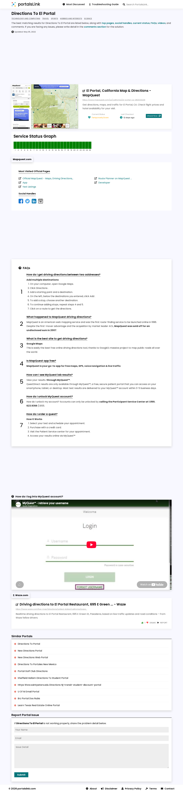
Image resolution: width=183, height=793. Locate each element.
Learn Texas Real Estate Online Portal (39, 705)
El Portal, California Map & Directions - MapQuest (116, 92)
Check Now (152, 115)
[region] (91, 58)
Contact (169, 788)
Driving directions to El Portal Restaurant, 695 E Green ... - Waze (73, 604)
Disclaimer (111, 788)
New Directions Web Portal (33, 657)
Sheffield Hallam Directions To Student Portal (43, 678)
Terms (153, 788)
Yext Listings (29, 186)
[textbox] (147, 4)
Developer (104, 182)
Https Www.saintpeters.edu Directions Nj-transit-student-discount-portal (59, 685)
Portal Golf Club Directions (33, 671)
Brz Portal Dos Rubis (29, 698)
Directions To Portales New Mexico (37, 664)
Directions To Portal (29, 643)
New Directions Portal (30, 650)
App (25, 182)
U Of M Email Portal (28, 691)
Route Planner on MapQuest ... (115, 178)
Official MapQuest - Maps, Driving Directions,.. (48, 178)
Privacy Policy (133, 788)
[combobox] (147, 4)
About (93, 788)
